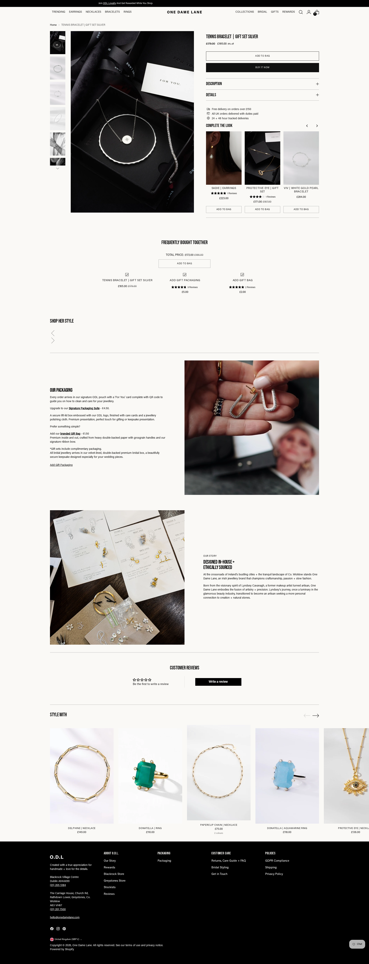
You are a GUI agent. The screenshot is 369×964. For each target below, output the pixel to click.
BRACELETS (112, 12)
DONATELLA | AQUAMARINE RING (287, 828)
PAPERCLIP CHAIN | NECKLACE (218, 825)
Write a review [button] (218, 681)
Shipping (271, 867)
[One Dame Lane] (184, 12)
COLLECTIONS (244, 12)
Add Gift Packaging (61, 465)
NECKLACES (93, 12)
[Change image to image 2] (57, 68)
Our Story (110, 861)
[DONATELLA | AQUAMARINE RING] (287, 776)
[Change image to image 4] (57, 118)
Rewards (288, 12)
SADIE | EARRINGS (224, 188)
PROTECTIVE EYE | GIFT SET (262, 190)
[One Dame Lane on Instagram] (58, 929)
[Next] (317, 126)
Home (53, 25)
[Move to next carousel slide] (315, 715)
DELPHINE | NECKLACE (82, 828)
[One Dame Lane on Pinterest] (64, 929)
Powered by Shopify (62, 949)
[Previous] (307, 126)
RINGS (127, 12)
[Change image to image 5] (57, 144)
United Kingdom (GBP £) (67, 939)
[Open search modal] (301, 12)
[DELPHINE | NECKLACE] (82, 776)
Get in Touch (219, 874)
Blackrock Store (114, 874)
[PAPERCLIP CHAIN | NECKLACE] (219, 772)
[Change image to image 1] (57, 42)
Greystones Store (114, 881)
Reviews (109, 894)
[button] (184, 334)
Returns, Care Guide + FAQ (228, 861)
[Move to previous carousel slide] (307, 715)
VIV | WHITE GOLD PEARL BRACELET (301, 190)
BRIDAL (262, 12)
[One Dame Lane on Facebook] (52, 929)
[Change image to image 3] (57, 93)
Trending (58, 12)
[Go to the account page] (309, 12)
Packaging (164, 861)
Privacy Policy (274, 874)
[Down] (57, 168)
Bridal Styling (220, 867)
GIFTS (274, 12)
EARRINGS (75, 12)
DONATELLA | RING (150, 828)
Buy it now (262, 67)
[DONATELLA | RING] (150, 776)
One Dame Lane (82, 945)
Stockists (110, 887)
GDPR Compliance (277, 861)
